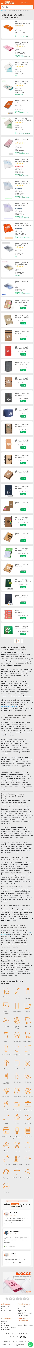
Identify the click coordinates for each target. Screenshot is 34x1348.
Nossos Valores (6, 1309)
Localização (5, 1325)
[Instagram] (6, 1298)
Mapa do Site (5, 1329)
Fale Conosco (22, 1307)
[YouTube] (13, 1298)
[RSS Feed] (27, 1298)
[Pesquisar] (31, 7)
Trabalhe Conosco (23, 1315)
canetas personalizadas (9, 706)
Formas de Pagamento (8, 1327)
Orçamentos (22, 1309)
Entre (25, 2)
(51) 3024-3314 (22, 1311)
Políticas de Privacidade (8, 1311)
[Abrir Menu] (2, 3)
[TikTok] (10, 1298)
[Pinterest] (17, 1298)
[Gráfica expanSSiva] (9, 3)
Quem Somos (5, 1307)
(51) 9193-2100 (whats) (25, 1313)
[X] (20, 1298)
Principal (3, 10)
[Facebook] (24, 1298)
